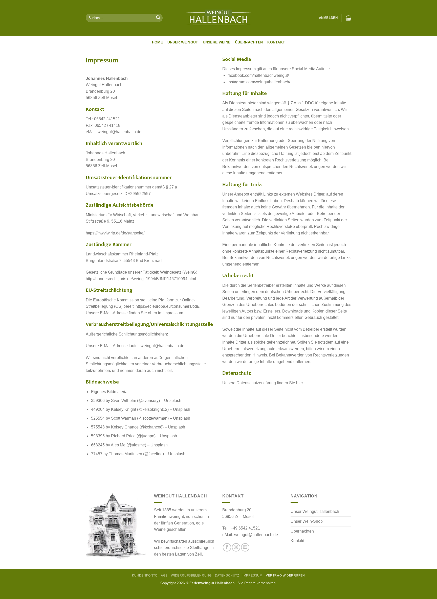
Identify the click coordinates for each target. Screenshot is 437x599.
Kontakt (276, 42)
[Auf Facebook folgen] (227, 547)
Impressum (253, 575)
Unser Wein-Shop (307, 521)
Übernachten (249, 42)
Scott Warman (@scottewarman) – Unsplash (150, 418)
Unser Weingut (182, 42)
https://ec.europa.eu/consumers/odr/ (167, 306)
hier (299, 383)
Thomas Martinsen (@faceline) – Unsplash (147, 454)
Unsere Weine (216, 42)
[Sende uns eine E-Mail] (245, 547)
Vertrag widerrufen (285, 575)
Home (157, 42)
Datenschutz (227, 575)
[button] (328, 17)
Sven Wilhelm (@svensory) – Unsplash (146, 400)
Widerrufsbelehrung (191, 575)
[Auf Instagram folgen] (236, 547)
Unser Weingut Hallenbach (315, 511)
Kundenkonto (145, 575)
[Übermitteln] (158, 18)
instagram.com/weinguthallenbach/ (259, 82)
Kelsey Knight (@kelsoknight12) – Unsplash (150, 409)
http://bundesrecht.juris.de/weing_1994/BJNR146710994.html (141, 279)
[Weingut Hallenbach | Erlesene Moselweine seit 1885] (218, 18)
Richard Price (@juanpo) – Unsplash (144, 436)
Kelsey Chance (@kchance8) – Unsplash (148, 427)
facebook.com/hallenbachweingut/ (258, 75)
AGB (164, 575)
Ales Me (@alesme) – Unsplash (139, 445)
